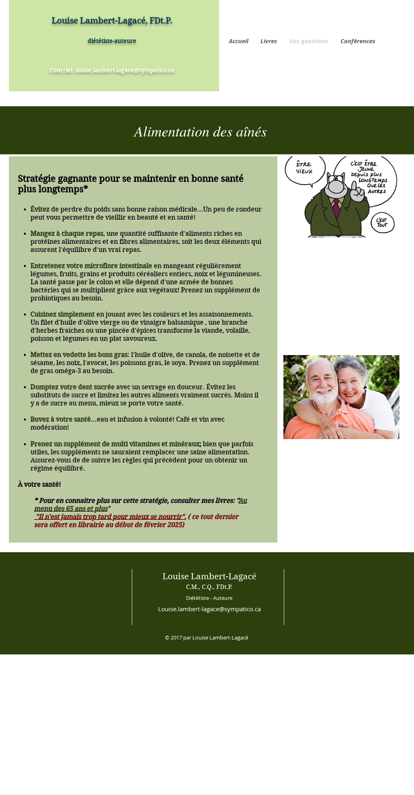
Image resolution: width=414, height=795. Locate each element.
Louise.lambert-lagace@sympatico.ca (209, 609)
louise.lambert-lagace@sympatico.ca (125, 70)
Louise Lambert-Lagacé (209, 576)
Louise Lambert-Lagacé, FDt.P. (112, 20)
